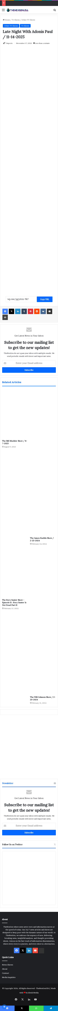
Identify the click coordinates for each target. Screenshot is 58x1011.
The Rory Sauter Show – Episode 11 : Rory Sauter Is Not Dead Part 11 (14, 602)
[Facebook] (5, 311)
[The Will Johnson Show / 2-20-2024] (43, 621)
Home (7, 20)
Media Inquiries (9, 977)
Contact (5, 973)
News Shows (7, 965)
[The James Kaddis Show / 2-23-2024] (43, 462)
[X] (11, 311)
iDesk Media (33, 993)
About (4, 969)
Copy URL (44, 299)
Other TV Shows (28, 20)
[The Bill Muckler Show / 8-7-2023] (15, 413)
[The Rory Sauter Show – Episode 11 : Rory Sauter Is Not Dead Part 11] (15, 572)
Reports (9, 43)
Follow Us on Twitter (12, 844)
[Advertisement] (29, 171)
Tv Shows (16, 20)
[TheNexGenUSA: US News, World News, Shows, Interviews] (17, 10)
